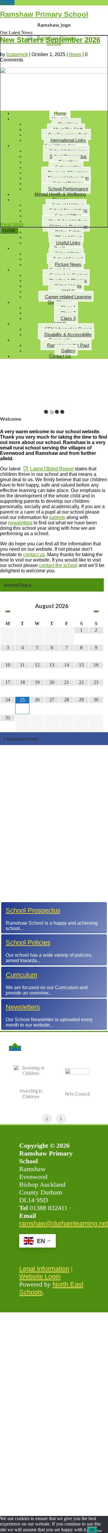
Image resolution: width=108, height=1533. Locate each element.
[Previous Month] (7, 611)
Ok (92, 1530)
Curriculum (21, 975)
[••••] (54, 385)
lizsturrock (17, 54)
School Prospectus (33, 910)
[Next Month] (96, 611)
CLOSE (9, 230)
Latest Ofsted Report (52, 468)
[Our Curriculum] (54, 995)
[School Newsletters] (54, 1027)
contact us (34, 554)
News (75, 54)
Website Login (40, 1276)
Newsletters (23, 1007)
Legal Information (44, 1268)
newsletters (20, 522)
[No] (99, 1531)
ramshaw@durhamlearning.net (63, 1223)
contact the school (58, 565)
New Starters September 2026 (50, 40)
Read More (12, 224)
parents (57, 517)
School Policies (28, 942)
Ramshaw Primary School (44, 14)
